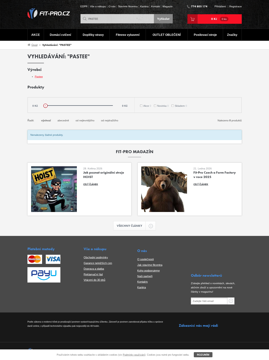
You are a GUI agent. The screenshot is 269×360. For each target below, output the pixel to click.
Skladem (181, 105)
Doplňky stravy (93, 34)
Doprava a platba (94, 268)
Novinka (163, 105)
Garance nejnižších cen (98, 263)
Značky (232, 34)
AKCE (35, 34)
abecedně (63, 120)
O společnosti (145, 259)
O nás (112, 6)
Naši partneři (144, 276)
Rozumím (203, 354)
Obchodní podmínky (96, 257)
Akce (147, 105)
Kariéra (144, 6)
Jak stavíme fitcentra (149, 264)
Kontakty (142, 281)
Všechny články (129, 226)
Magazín (167, 6)
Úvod (34, 44)
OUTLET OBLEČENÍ (167, 34)
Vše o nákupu (98, 6)
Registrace (235, 6)
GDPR (83, 6)
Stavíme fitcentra (128, 6)
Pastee (39, 76)
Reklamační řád (93, 274)
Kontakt (155, 6)
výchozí (46, 120)
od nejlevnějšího (85, 120)
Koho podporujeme (148, 270)
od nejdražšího (109, 120)
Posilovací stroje (205, 34)
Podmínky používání (134, 354)
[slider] (45, 106)
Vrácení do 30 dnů (94, 279)
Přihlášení (220, 6)
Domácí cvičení (60, 34)
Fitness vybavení (127, 34)
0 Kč (219, 19)
